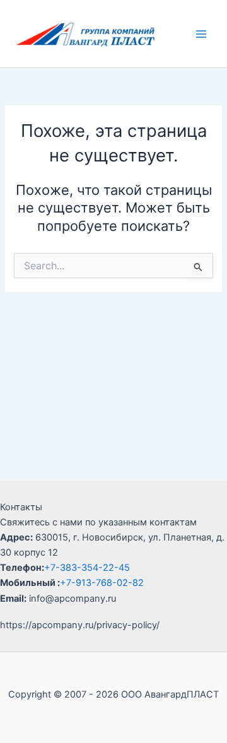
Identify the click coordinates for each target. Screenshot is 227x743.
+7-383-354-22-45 (87, 567)
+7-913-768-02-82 (102, 582)
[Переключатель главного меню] (201, 34)
